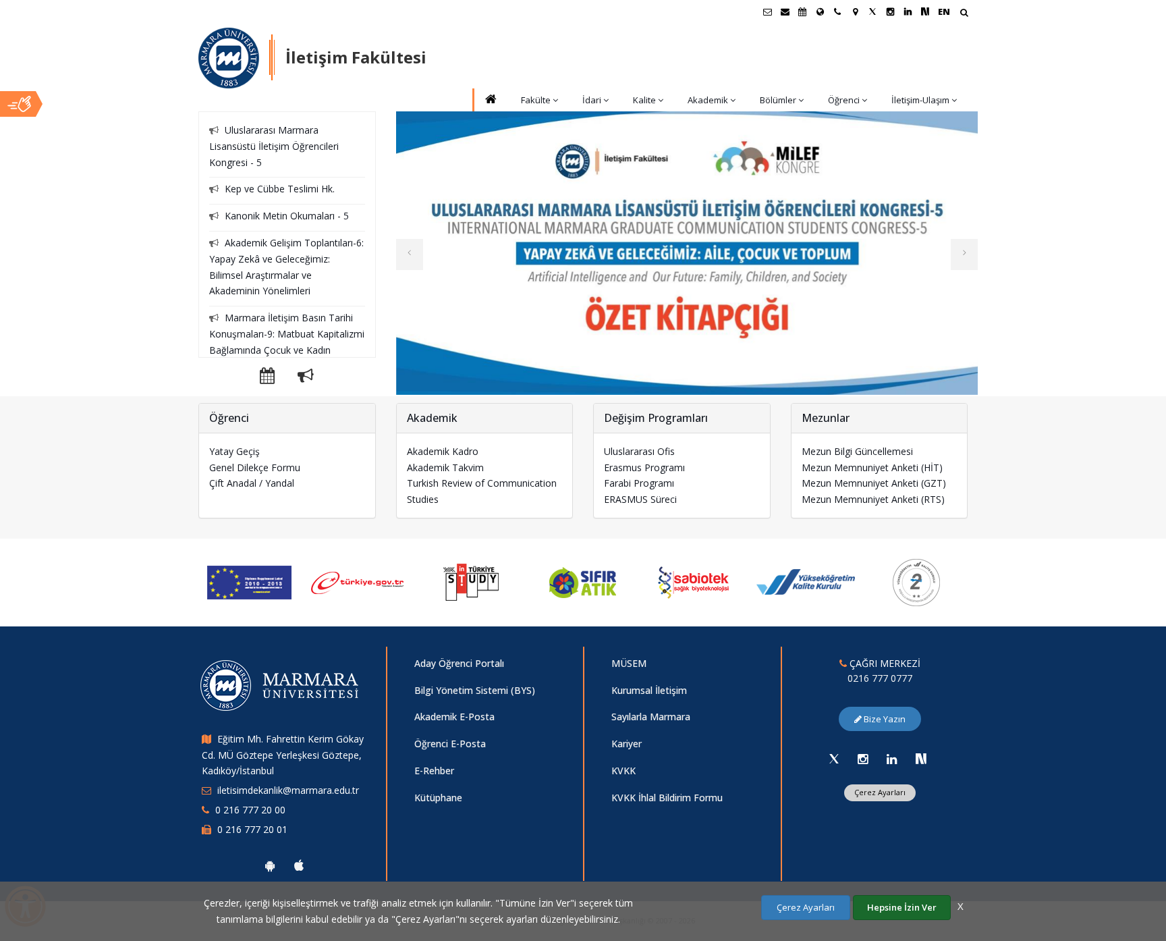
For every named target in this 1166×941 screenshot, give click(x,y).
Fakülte (536, 100)
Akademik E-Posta (454, 716)
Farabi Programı (639, 483)
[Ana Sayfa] (489, 100)
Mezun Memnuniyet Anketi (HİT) (872, 467)
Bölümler (778, 100)
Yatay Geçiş (234, 451)
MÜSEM (628, 663)
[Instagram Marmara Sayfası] (890, 11)
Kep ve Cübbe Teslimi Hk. (280, 188)
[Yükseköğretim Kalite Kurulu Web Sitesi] (805, 582)
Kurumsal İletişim (649, 690)
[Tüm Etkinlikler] (277, 377)
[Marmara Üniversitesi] (228, 58)
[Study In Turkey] (472, 582)
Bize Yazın (884, 719)
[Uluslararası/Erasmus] (820, 11)
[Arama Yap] (964, 14)
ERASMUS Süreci (640, 499)
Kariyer (626, 743)
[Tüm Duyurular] (306, 377)
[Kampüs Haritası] (855, 11)
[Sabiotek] (694, 582)
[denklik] (249, 582)
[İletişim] (837, 11)
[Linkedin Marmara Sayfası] (907, 11)
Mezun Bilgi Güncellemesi (857, 451)
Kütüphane (438, 797)
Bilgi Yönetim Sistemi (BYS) (474, 690)
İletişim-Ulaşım (920, 100)
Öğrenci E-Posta (450, 743)
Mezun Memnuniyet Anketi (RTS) (873, 499)
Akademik (708, 100)
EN (944, 11)
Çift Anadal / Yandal (251, 483)
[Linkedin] (892, 759)
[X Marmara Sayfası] (872, 11)
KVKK (623, 770)
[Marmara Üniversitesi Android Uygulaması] (270, 865)
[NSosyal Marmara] (921, 759)
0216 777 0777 (880, 678)
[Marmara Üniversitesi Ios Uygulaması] (299, 865)
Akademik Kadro (442, 451)
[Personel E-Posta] (785, 11)
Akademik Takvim (445, 467)
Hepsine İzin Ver (902, 907)
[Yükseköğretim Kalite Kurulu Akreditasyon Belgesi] (917, 582)
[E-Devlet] (360, 582)
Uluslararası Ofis (639, 451)
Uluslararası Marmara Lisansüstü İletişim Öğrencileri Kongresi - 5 (274, 146)
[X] (834, 759)
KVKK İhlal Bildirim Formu (667, 797)
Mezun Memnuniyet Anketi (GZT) (874, 483)
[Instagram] (863, 759)
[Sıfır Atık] (583, 582)
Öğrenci (844, 100)
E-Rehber (434, 770)
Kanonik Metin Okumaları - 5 (287, 215)
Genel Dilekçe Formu (254, 467)
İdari (591, 100)
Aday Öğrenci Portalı (459, 663)
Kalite (644, 100)
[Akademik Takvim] (802, 11)
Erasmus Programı (644, 467)
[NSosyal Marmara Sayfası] (925, 11)
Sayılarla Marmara (650, 716)
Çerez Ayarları (880, 792)
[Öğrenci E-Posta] (767, 11)
